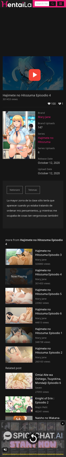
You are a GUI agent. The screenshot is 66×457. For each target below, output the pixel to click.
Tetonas (32, 189)
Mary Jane (44, 117)
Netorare (15, 189)
